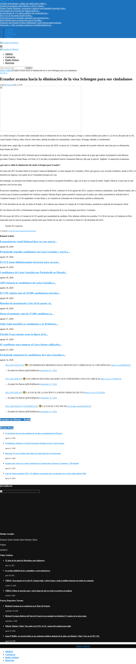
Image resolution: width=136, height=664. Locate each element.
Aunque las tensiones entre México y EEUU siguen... (22, 6)
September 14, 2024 (48, 411)
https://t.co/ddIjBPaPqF (121, 365)
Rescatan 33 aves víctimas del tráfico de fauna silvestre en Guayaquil (33, 453)
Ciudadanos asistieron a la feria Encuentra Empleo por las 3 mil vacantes (34, 443)
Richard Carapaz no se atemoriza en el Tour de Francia (27, 606)
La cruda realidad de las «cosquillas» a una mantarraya (27, 571)
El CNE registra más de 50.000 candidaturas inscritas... (30, 293)
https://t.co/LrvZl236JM (95, 392)
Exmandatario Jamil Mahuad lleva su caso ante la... (28, 241)
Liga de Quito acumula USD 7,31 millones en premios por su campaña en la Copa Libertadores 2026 (45, 474)
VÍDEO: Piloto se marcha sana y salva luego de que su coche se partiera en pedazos (38, 591)
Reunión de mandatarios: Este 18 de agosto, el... (26, 303)
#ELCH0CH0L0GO (14, 406)
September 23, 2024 (48, 384)
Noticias (8, 37)
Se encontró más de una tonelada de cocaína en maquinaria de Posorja (33, 433)
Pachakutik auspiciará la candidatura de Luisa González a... (33, 354)
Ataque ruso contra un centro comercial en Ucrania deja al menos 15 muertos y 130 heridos (42, 463)
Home (2, 70)
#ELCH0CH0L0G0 (13, 379)
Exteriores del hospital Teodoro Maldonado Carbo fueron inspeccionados (30, 23)
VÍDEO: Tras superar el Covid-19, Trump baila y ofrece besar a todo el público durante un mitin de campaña (49, 581)
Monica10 (10, 85)
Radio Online (11, 34)
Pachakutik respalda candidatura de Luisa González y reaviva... (35, 251)
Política (9, 70)
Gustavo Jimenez (83, 646)
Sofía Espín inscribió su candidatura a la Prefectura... (29, 323)
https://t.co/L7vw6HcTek (110, 379)
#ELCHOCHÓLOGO (14, 365)
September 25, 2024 (48, 370)
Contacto (9, 32)
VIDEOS (9, 29)
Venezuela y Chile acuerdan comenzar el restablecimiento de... (26, 25)
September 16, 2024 (48, 398)
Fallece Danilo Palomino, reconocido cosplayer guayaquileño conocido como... (33, 8)
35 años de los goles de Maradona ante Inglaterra (25, 561)
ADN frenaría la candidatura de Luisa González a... (28, 282)
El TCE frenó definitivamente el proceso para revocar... (30, 262)
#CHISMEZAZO (30, 406)
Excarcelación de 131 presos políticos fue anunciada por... (24, 13)
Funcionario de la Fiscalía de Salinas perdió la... (20, 11)
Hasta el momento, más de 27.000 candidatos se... (27, 313)
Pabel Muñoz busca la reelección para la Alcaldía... (21, 20)
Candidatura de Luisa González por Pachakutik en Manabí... (33, 272)
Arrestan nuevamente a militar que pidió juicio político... (23, 3)
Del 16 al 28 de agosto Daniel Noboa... (16, 15)
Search (29, 68)
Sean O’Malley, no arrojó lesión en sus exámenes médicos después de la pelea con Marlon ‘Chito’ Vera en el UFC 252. (52, 636)
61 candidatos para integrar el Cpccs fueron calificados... (31, 344)
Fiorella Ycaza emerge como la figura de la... (24, 334)
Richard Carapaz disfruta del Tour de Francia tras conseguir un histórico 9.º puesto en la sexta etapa (45, 616)
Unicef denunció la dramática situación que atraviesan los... (25, 18)
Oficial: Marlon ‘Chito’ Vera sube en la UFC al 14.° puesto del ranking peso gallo (38, 626)
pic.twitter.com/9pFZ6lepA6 (79, 406)
